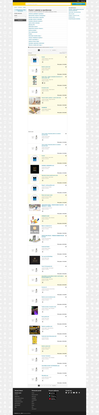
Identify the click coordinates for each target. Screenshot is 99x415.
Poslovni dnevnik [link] (35, 394)
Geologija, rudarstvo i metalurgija (35, 19)
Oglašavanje (17, 396)
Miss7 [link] (33, 401)
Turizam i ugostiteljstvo (33, 39)
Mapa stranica (17, 405)
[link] (39, 50)
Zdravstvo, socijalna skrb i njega (35, 45)
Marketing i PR (31, 24)
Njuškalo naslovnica (18, 4)
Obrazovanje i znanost (33, 26)
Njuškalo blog (79, 392)
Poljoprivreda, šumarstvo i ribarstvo (36, 28)
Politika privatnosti (18, 400)
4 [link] (44, 50)
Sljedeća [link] (54, 50)
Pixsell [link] (33, 405)
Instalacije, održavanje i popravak (35, 21)
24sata (33, 392)
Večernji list (34, 396)
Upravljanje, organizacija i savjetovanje (36, 43)
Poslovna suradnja (32, 30)
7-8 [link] (50, 50)
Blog (15, 407)
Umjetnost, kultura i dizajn (34, 41)
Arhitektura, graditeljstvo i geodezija (36, 13)
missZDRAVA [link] (34, 400)
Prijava (78, 1)
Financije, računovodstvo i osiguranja (36, 17)
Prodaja (30, 34)
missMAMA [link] (34, 398)
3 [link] (42, 50)
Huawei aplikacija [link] (52, 399)
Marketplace (20, 7)
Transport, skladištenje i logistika (35, 37)
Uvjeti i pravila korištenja (19, 398)
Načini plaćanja (17, 403)
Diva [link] (32, 407)
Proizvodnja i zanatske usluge (34, 35)
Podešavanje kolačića (19, 401)
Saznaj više (51, 47)
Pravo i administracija (33, 32)
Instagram (71, 392)
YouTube (74, 392)
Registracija (83, 1)
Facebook (66, 392)
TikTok (68, 392)
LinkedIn (76, 392)
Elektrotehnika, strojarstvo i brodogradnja (37, 15)
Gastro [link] (33, 403)
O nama (16, 394)
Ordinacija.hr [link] (34, 408)
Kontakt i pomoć (18, 392)
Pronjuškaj (20, 20)
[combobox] (48, 4)
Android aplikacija (52, 396)
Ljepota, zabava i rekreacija (34, 22)
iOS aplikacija (52, 393)
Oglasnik (15, 7)
